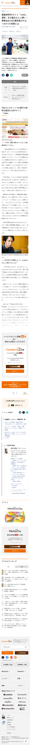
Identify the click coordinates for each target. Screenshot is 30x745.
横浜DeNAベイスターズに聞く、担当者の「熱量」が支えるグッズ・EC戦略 (15, 609)
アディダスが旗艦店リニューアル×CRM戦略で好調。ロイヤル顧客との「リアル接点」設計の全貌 (16, 596)
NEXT (25, 393)
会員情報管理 (10, 720)
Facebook (14, 485)
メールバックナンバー (16, 362)
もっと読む (6, 437)
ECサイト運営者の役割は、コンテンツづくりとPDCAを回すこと (18, 97)
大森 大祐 (11, 26)
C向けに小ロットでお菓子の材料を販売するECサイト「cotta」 (19, 88)
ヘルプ (8, 715)
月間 (22, 566)
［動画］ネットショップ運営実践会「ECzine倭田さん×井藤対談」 (18, 462)
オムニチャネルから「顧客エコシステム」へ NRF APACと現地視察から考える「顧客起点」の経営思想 (16, 625)
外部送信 (9, 733)
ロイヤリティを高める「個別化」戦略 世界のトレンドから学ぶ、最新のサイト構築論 (15, 428)
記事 (19, 678)
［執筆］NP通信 (16, 481)
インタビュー (4, 31)
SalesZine (21, 671)
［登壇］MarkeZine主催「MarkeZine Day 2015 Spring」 (18, 477)
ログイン (16, 371)
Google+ (14, 487)
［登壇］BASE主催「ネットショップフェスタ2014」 (18, 473)
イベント (20, 685)
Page (6, 97)
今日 (8, 566)
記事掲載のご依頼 (22, 664)
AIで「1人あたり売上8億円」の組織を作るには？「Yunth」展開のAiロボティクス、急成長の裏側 (16, 572)
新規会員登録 (15, 366)
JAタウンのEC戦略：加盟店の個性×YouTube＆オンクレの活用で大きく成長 (15, 423)
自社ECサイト (12, 31)
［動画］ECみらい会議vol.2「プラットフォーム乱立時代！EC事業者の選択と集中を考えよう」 (19, 468)
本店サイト (19, 31)
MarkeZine (5, 671)
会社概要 (9, 724)
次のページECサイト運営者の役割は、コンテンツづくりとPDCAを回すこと (15, 384)
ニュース (4, 678)
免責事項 (9, 722)
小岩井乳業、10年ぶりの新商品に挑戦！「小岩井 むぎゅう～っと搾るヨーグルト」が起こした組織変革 (16, 579)
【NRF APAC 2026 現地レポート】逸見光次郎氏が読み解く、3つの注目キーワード (15, 619)
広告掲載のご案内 (8, 664)
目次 (15, 81)
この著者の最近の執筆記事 (18, 493)
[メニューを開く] (2, 2)
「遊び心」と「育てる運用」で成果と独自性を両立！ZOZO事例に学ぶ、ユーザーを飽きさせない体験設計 (16, 603)
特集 (3, 685)
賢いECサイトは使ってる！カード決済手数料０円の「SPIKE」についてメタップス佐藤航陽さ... (16, 434)
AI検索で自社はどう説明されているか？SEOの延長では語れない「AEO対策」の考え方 (16, 614)
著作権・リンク (10, 717)
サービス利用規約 (11, 727)
